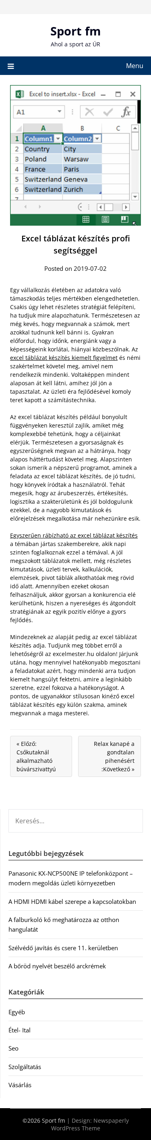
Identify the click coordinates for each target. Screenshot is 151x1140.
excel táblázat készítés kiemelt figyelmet (64, 357)
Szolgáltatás (24, 1067)
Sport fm (75, 31)
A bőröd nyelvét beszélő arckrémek (57, 966)
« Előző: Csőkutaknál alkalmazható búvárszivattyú (36, 756)
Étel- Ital (19, 1030)
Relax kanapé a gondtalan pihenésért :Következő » (114, 756)
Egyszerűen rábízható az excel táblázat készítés (74, 535)
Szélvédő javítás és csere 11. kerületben (63, 948)
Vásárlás (19, 1085)
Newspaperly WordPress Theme (90, 1124)
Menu (134, 65)
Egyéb (16, 1012)
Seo (13, 1048)
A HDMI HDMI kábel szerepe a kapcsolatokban (72, 901)
